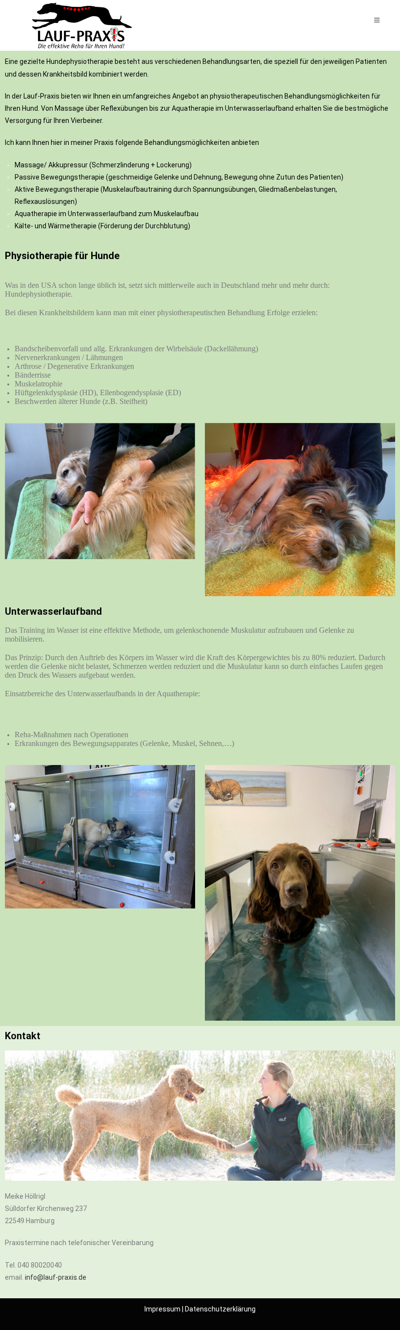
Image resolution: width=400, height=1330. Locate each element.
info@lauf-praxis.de (55, 1277)
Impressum (162, 1309)
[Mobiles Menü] (377, 20)
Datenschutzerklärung (220, 1309)
